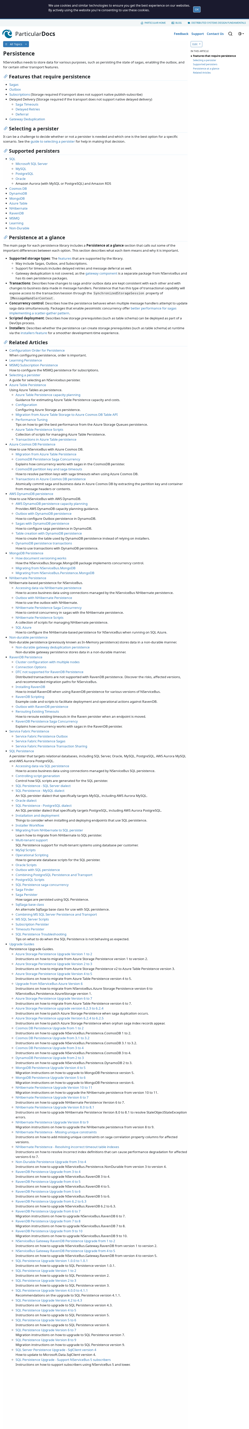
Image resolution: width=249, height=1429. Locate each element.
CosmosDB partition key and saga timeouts (49, 469)
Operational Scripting (32, 855)
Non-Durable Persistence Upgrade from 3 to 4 (51, 1161)
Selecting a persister (24, 375)
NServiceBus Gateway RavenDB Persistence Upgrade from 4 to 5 (65, 1251)
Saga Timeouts (27, 104)
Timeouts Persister (30, 929)
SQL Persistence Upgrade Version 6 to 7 (46, 1330)
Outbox (15, 89)
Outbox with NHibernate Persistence (44, 597)
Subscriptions (19, 94)
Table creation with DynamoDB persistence (49, 533)
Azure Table (18, 203)
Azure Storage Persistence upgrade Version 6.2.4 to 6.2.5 (60, 1018)
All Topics (16, 44)
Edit (195, 44)
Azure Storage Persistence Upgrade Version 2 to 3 (54, 964)
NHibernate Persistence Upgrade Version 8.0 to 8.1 (55, 1107)
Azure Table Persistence (27, 385)
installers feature (34, 333)
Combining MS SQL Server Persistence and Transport (56, 914)
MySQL (21, 168)
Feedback (181, 34)
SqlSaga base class (30, 904)
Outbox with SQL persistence (38, 869)
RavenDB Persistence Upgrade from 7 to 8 (48, 1221)
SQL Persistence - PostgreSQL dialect (44, 805)
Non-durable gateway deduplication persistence (53, 647)
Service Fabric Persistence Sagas (40, 741)
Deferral (22, 114)
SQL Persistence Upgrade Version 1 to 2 (46, 1270)
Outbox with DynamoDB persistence (44, 513)
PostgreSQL (24, 173)
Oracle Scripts (26, 865)
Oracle (21, 178)
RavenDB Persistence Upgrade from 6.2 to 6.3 (51, 1201)
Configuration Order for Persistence (37, 350)
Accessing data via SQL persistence (42, 766)
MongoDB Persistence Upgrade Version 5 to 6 (51, 1077)
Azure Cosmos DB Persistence (32, 444)
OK (197, 9)
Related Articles (202, 72)
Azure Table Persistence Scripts (39, 429)
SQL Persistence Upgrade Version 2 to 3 (46, 1280)
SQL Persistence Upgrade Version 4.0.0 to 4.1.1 (52, 1290)
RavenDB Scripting (30, 696)
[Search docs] (230, 34)
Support (197, 34)
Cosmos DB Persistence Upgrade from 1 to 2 (50, 1028)
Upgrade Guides (21, 944)
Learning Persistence (25, 360)
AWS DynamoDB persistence (31, 493)
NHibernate (18, 208)
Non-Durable (19, 228)
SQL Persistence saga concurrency (42, 884)
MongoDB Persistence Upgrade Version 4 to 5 (51, 1067)
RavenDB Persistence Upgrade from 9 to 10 (49, 1231)
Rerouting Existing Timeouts (37, 711)
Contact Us (215, 34)
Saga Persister (27, 894)
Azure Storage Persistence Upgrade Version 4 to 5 (54, 973)
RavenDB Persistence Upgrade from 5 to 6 (48, 1191)
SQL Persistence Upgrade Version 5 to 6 (46, 1320)
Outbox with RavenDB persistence (42, 706)
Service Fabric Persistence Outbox (42, 736)
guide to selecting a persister (53, 141)
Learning (16, 223)
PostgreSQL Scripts (30, 879)
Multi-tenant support (32, 840)
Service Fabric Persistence (29, 731)
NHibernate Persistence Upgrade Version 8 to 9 (52, 1122)
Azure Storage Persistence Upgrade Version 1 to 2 (54, 954)
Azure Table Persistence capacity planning (48, 395)
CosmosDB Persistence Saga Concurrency (48, 459)
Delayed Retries (28, 109)
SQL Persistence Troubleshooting (41, 934)
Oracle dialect (26, 800)
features (64, 258)
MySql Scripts (26, 850)
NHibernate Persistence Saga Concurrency (49, 607)
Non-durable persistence (28, 637)
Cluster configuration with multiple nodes (48, 662)
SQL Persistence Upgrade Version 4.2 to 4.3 (49, 1300)
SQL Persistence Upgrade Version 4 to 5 (46, 1310)
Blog (178, 22)
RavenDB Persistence (25, 657)
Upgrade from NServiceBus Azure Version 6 (49, 983)
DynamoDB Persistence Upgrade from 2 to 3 (50, 1058)
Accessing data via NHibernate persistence (49, 588)
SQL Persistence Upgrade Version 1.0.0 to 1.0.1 (52, 1260)
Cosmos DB (18, 188)
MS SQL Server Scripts (32, 919)
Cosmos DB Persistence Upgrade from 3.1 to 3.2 (52, 1038)
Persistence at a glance (206, 68)
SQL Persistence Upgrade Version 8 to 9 (46, 1340)
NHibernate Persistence (27, 578)
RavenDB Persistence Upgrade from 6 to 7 (48, 1211)
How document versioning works (41, 558)
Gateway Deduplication (27, 119)
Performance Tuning (31, 419)
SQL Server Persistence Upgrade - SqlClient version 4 (56, 1350)
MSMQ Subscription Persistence (33, 365)
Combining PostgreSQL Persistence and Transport (54, 875)
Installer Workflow (30, 825)
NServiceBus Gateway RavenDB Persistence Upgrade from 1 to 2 (65, 1241)
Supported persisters (205, 64)
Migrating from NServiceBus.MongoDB (45, 568)
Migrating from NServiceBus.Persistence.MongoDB (55, 573)
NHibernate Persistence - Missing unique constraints (56, 1132)
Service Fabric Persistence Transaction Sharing (51, 746)
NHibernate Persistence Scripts (39, 617)
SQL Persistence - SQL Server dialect (43, 785)
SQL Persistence (21, 751)
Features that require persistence (214, 56)
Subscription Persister (32, 924)
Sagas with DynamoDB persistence (42, 523)
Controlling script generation (38, 776)
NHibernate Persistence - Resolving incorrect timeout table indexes (67, 1147)
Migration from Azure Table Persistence (46, 454)
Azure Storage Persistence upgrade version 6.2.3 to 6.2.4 (59, 1008)
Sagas (13, 84)
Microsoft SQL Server (32, 163)
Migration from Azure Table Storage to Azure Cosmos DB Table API (67, 414)
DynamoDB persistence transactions (44, 543)
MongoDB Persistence (26, 553)
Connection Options (31, 667)
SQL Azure (24, 627)
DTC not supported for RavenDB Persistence (49, 672)
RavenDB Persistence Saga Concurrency (47, 721)
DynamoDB (18, 193)
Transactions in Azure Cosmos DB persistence (51, 479)
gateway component (101, 273)
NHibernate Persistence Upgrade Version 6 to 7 (52, 1097)
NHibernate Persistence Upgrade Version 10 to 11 (54, 1087)
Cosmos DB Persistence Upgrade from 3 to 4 (50, 1048)
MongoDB (17, 198)
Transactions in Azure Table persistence (46, 439)
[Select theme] (241, 33)
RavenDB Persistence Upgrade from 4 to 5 (48, 1181)
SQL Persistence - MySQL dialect (40, 790)
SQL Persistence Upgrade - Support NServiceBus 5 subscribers (63, 1359)
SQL (12, 159)
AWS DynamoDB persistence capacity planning (52, 503)
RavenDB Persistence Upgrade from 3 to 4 (48, 1171)
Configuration (26, 404)
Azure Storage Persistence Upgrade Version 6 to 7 (54, 998)
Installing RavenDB (30, 687)
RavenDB (16, 213)
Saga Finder (25, 889)
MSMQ (14, 218)
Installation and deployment (37, 815)
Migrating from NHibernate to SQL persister (49, 830)
